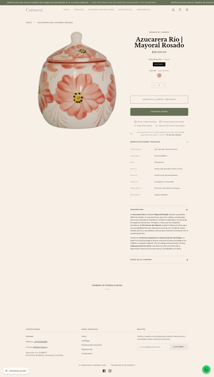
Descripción (136, 210)
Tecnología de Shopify (123, 365)
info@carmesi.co (40, 347)
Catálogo (86, 341)
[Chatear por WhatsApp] (206, 369)
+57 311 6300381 (40, 342)
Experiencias (87, 349)
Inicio (29, 23)
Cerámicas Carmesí (159, 32)
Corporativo (87, 354)
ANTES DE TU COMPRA (141, 260)
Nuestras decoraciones (92, 345)
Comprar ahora (159, 112)
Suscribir (178, 347)
